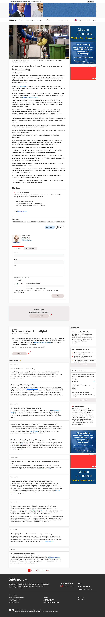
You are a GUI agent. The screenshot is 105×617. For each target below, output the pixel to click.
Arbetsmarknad (53, 20)
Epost (15, 259)
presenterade (22, 86)
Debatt (59, 20)
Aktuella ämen (87, 586)
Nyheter (27, 20)
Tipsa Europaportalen (83, 589)
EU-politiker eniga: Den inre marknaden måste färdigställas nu (83, 353)
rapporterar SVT (49, 541)
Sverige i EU (33, 20)
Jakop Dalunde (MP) (60, 221)
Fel (15, 265)
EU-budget (39, 20)
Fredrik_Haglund (27, 240)
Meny (92, 20)
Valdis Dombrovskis (32, 221)
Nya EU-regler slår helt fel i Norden (80, 392)
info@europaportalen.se (68, 586)
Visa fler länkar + (83, 400)
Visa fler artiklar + (83, 365)
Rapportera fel (18, 248)
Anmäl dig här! (39, 316)
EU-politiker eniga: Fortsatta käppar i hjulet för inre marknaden (83, 357)
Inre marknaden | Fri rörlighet (19, 221)
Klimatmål (45, 20)
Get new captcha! (14, 287)
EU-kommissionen (22, 211)
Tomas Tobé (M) (51, 221)
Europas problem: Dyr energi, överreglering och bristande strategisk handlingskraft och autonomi (83, 376)
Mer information (37, 1)
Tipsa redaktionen (30, 248)
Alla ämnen (65, 20)
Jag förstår (91, 1)
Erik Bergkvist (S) (41, 221)
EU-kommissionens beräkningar (42, 342)
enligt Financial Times (24, 444)
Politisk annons (92, 66)
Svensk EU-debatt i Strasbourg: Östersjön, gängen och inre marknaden (84, 361)
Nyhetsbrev (81, 586)
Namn (15, 252)
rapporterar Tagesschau (54, 557)
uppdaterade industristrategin (30, 97)
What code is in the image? (33, 283)
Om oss (90, 589)
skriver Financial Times (32, 389)
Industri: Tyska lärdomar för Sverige (81, 385)
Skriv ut (62, 227)
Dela (51, 227)
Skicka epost (26, 239)
